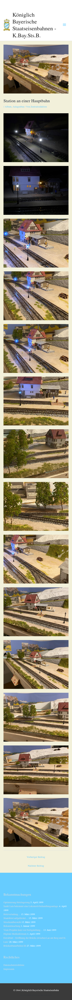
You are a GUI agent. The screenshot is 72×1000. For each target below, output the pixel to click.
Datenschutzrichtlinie (13, 965)
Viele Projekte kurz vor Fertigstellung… (23, 930)
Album (8, 106)
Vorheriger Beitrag (36, 857)
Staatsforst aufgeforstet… (15, 918)
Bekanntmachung (11, 926)
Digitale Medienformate (15, 933)
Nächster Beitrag (36, 865)
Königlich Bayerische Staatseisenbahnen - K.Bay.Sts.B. (34, 25)
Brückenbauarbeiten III (14, 945)
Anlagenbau (18, 106)
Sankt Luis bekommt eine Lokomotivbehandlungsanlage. (31, 906)
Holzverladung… (11, 914)
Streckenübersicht (12, 922)
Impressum (8, 969)
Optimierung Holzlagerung (16, 902)
